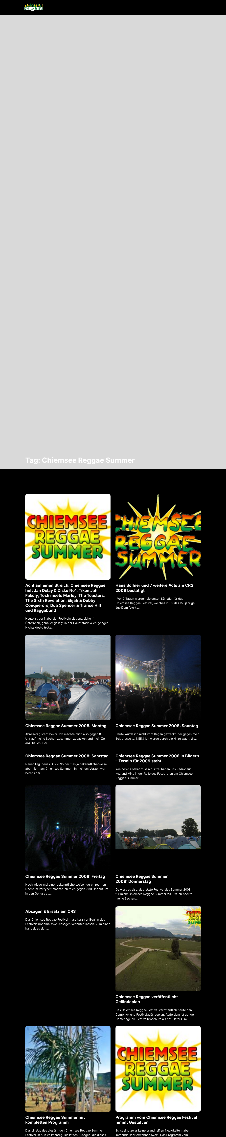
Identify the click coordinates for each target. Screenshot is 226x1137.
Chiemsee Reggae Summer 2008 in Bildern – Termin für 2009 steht (157, 758)
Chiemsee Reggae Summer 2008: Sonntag (156, 725)
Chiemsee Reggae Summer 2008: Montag (65, 725)
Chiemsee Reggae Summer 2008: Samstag (67, 756)
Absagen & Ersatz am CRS (50, 911)
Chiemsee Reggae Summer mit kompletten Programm (55, 1120)
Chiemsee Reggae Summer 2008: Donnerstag (141, 879)
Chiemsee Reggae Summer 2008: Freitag (65, 876)
